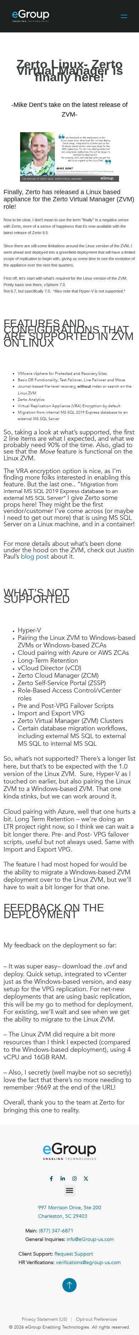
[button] (70, 1190)
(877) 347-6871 (56, 1230)
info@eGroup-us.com (90, 1239)
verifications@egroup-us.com (88, 1262)
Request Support (74, 1254)
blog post (35, 556)
